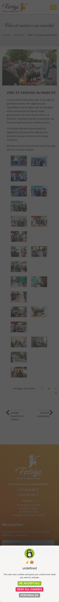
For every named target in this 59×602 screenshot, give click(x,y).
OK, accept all (29, 583)
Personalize (29, 595)
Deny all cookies (29, 589)
